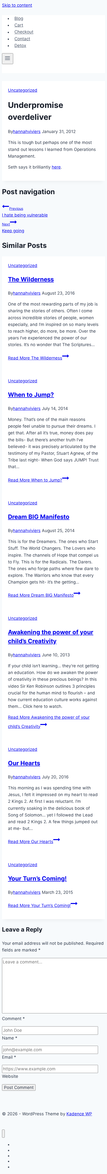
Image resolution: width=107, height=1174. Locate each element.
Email (9, 1057)
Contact (22, 38)
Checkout (23, 32)
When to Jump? (31, 394)
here (56, 167)
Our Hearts (24, 763)
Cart (18, 25)
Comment (13, 1018)
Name (9, 1038)
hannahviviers (27, 131)
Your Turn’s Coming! (37, 878)
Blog (18, 18)
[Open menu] (7, 58)
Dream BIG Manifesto (38, 516)
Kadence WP (79, 1113)
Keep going (13, 227)
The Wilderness (31, 279)
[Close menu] (3, 1133)
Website (10, 1076)
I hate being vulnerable (25, 212)
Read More (35, 358)
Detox (20, 45)
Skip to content (17, 5)
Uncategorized (22, 90)
